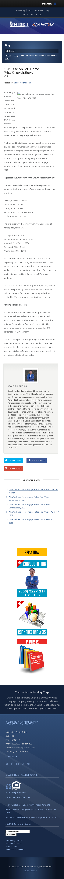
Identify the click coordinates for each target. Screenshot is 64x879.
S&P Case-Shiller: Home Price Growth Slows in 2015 (21, 72)
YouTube (31, 14)
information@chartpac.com (23, 747)
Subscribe (11, 834)
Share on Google (15, 468)
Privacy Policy (20, 10)
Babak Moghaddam (22, 82)
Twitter (23, 14)
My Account (39, 10)
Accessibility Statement (16, 792)
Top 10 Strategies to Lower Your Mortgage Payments (28, 805)
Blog (16, 55)
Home (8, 55)
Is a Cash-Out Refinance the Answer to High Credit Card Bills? (31, 817)
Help (47, 10)
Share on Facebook (37, 460)
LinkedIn (35, 14)
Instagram (29, 764)
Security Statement (30, 871)
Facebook (27, 14)
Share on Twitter (15, 460)
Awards (30, 10)
